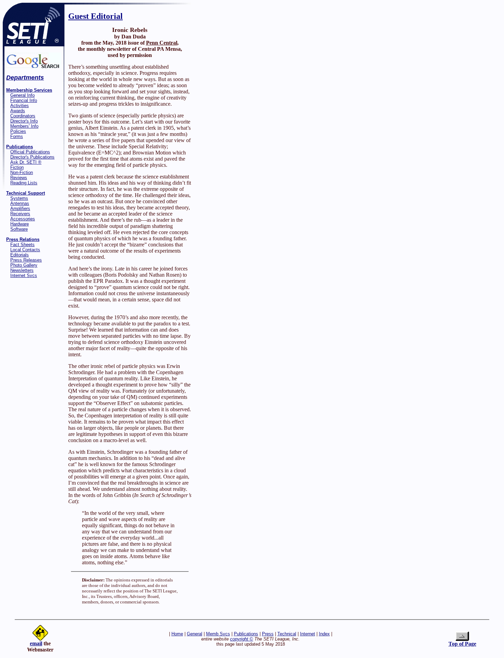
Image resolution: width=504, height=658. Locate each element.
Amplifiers (20, 208)
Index (324, 633)
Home (177, 633)
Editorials (19, 254)
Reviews (18, 177)
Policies (18, 131)
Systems (19, 198)
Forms (16, 136)
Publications (246, 633)
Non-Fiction (21, 172)
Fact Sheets (22, 244)
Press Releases (26, 260)
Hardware (19, 224)
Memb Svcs (218, 633)
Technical (286, 633)
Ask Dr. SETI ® (25, 162)
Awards (17, 110)
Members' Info (24, 126)
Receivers (20, 213)
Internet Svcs (23, 275)
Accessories (22, 218)
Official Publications (30, 151)
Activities (19, 105)
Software (19, 229)
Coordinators (22, 115)
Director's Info (24, 121)
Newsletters (22, 270)
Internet (307, 633)
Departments (25, 77)
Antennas (19, 203)
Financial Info (23, 100)
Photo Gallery (23, 265)
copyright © (241, 639)
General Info (22, 95)
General (194, 633)
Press (268, 633)
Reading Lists (23, 182)
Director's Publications (32, 157)
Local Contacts (25, 249)
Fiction (17, 167)
